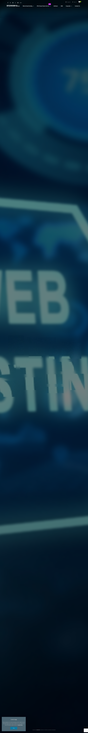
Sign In (75, 2)
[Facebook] (8, 3)
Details (44, 375)
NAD (21, 2)
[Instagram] (10, 3)
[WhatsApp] (15, 3)
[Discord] (18, 3)
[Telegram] (13, 3)
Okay (14, 728)
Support (68, 2)
